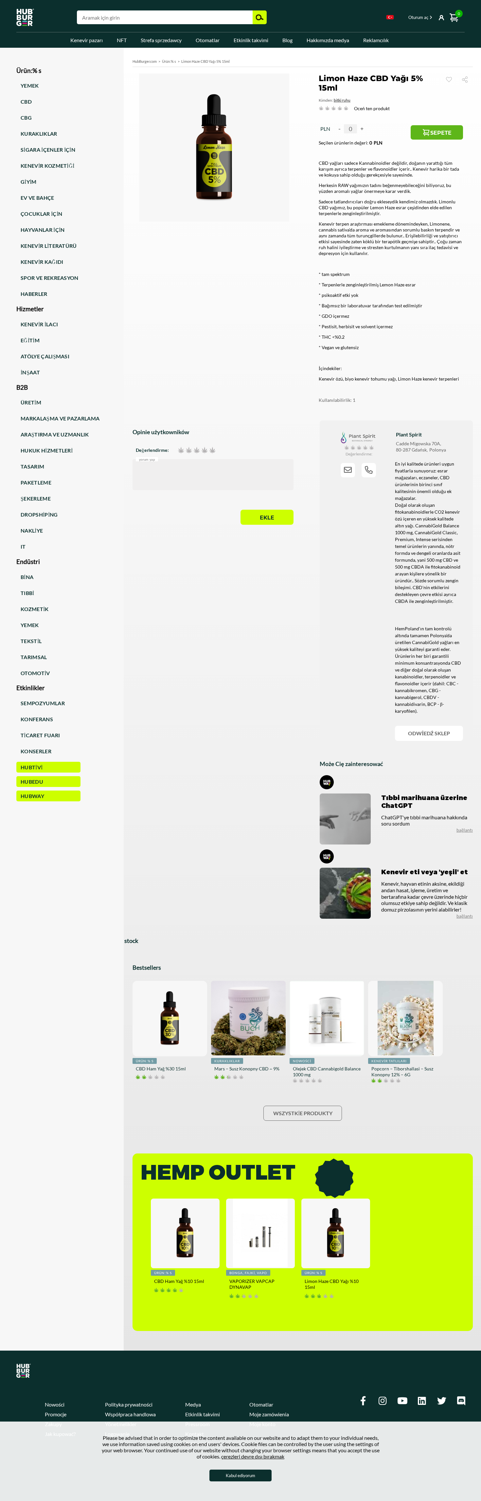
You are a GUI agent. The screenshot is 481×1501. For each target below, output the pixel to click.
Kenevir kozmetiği (47, 165)
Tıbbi (27, 593)
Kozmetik (35, 609)
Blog (287, 40)
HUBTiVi (32, 767)
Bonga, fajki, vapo (248, 1273)
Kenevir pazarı (86, 40)
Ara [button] (260, 17)
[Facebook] (363, 1400)
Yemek (30, 85)
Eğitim (30, 340)
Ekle (267, 518)
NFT (122, 40)
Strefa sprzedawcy (161, 40)
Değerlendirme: (152, 450)
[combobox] (390, 18)
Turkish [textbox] (390, 17)
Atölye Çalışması (45, 356)
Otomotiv (35, 673)
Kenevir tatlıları (389, 1061)
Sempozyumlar (43, 703)
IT (23, 546)
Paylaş (467, 79)
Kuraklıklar (39, 133)
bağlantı (464, 830)
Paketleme (36, 482)
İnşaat (30, 372)
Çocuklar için (41, 214)
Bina (27, 577)
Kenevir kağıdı (42, 262)
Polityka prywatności (128, 1404)
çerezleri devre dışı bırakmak (252, 1456)
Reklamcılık (376, 40)
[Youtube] (402, 1400)
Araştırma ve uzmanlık (55, 434)
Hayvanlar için (42, 230)
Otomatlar (208, 40)
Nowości (302, 1061)
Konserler (36, 751)
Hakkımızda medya (328, 40)
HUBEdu (32, 781)
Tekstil (31, 641)
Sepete (441, 133)
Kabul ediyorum (240, 1475)
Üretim (31, 402)
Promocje (55, 1414)
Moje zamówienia (269, 1414)
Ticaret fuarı (40, 735)
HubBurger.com (145, 61)
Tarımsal (34, 657)
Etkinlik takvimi (251, 40)
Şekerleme (36, 498)
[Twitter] (441, 1400)
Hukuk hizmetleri (47, 450)
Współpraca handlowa (130, 1414)
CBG (26, 117)
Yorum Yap (147, 459)
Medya (193, 1404)
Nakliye (32, 530)
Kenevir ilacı (39, 324)
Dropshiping (39, 514)
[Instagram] (382, 1400)
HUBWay (32, 796)
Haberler (34, 294)
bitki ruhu (342, 100)
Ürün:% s (169, 61)
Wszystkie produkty (302, 1113)
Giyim (29, 182)
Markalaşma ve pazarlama (60, 418)
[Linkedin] (422, 1400)
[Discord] (461, 1400)
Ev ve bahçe (37, 198)
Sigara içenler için (48, 149)
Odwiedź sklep (429, 733)
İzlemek (449, 79)
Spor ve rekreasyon (50, 278)
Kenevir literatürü (49, 246)
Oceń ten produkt (372, 108)
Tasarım (32, 466)
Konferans (37, 719)
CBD (26, 101)
